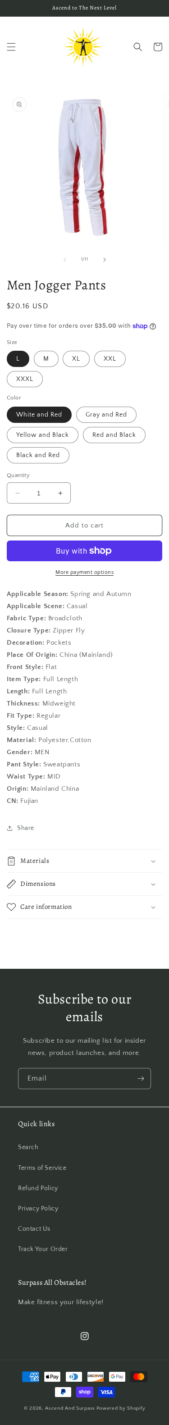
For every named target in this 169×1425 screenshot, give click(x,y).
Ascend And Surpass (70, 1408)
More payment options (84, 572)
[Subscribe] (141, 1078)
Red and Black (114, 435)
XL (76, 358)
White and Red (39, 414)
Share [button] (25, 828)
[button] (11, 47)
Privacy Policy (38, 1208)
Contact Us (34, 1229)
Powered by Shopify (121, 1408)
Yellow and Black (42, 435)
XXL (110, 358)
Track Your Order (43, 1249)
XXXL (24, 379)
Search (28, 1147)
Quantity (18, 475)
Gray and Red (106, 414)
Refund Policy (38, 1188)
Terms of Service (42, 1168)
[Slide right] (104, 260)
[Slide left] (65, 260)
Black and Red (38, 455)
